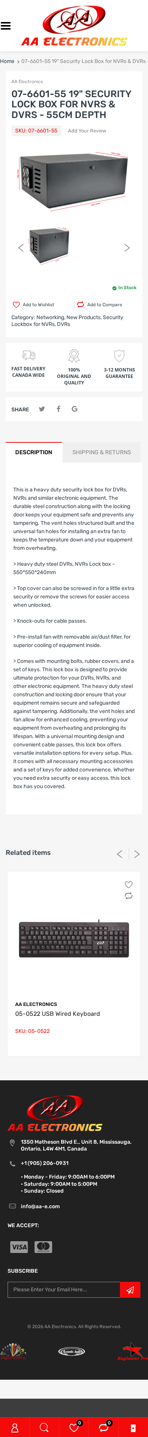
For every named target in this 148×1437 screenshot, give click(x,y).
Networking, (50, 317)
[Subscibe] (130, 1290)
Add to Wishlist (38, 304)
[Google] (74, 409)
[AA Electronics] (74, 25)
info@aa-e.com (40, 1206)
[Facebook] (58, 409)
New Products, (84, 317)
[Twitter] (42, 409)
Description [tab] (33, 452)
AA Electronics (27, 81)
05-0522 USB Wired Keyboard (57, 1013)
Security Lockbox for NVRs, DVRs (67, 320)
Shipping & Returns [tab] (101, 452)
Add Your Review (87, 131)
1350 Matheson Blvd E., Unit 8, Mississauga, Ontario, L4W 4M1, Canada (76, 1145)
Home (7, 61)
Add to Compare (104, 304)
